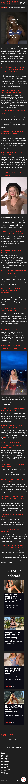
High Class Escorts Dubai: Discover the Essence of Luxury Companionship (12, 635)
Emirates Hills (4, 769)
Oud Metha (3, 773)
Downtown (4, 437)
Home (2, 7)
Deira (2, 763)
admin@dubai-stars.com (17, 782)
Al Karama (3, 756)
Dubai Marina (4, 766)
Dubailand (3, 767)
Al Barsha (3, 755)
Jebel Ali (3, 770)
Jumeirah (3, 772)
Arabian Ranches (5, 758)
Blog (6, 7)
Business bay (4, 761)
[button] (23, 779)
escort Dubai (17, 103)
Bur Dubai (3, 759)
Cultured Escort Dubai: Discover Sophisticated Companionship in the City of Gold (13, 598)
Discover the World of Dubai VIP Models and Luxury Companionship (13, 708)
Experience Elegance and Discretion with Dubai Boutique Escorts (13, 671)
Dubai (3, 753)
